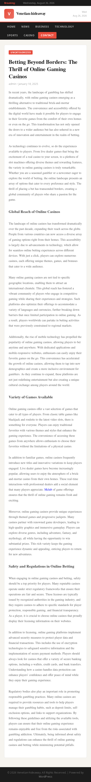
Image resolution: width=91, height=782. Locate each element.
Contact (47, 35)
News (25, 26)
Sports (12, 35)
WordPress (45, 776)
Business (42, 26)
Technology (64, 26)
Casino (29, 35)
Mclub (48, 489)
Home (11, 26)
